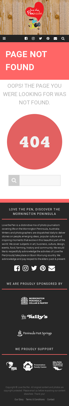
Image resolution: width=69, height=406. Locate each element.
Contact (50, 399)
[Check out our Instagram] (35, 38)
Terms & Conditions (35, 399)
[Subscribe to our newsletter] (57, 38)
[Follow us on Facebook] (28, 38)
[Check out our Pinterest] (50, 38)
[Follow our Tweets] (43, 38)
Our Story (19, 399)
